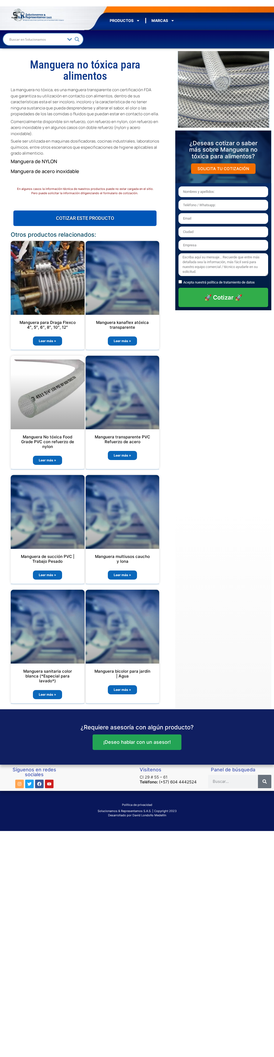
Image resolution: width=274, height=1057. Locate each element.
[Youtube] (49, 784)
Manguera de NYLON (34, 161)
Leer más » (47, 341)
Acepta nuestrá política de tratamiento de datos (219, 282)
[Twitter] (29, 784)
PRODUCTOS (122, 20)
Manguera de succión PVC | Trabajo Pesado (47, 559)
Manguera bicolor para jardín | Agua (122, 674)
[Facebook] (39, 784)
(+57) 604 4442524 (178, 781)
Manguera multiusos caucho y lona (122, 559)
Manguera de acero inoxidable (45, 171)
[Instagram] (19, 784)
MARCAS (159, 20)
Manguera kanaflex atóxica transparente (122, 325)
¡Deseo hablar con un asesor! (137, 742)
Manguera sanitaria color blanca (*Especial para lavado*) (47, 676)
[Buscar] (264, 781)
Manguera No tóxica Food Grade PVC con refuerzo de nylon (47, 441)
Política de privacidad (137, 805)
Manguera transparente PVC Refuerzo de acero (122, 439)
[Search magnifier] (77, 39)
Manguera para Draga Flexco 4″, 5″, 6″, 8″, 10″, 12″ (48, 325)
